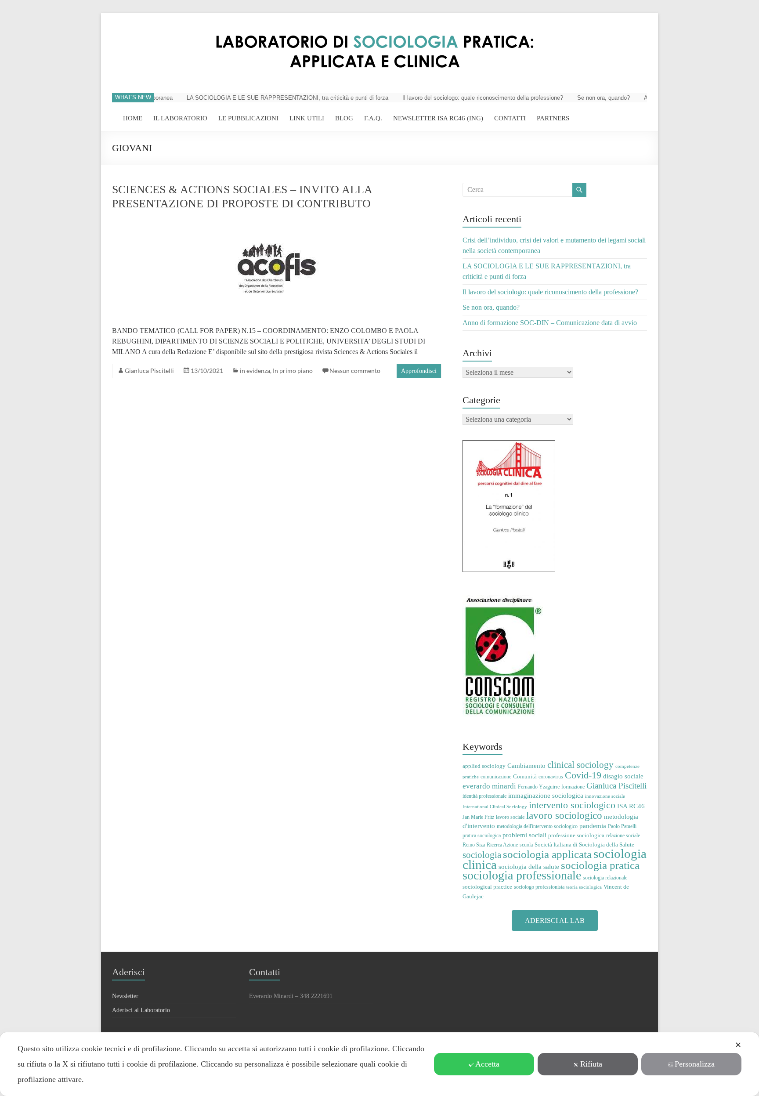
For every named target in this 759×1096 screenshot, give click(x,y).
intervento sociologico (572, 804)
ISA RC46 (631, 806)
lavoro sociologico (564, 815)
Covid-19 (583, 775)
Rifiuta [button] (591, 1064)
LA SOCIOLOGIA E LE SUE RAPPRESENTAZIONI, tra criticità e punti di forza (274, 97)
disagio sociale (623, 776)
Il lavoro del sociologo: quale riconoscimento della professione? (469, 97)
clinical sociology (580, 765)
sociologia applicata (547, 854)
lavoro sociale (510, 817)
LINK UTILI (306, 118)
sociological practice (487, 886)
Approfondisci (419, 371)
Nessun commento (354, 370)
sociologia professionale (522, 875)
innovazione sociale (605, 796)
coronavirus (551, 777)
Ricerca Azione (502, 845)
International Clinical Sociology (495, 806)
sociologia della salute (529, 866)
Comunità (525, 776)
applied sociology (484, 766)
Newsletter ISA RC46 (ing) (438, 118)
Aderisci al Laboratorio (141, 1010)
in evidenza (255, 370)
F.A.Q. (373, 118)
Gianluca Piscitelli (149, 370)
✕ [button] (738, 1045)
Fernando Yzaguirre (539, 787)
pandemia (592, 825)
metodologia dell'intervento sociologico (537, 826)
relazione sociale (623, 835)
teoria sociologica (584, 887)
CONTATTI (510, 118)
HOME (132, 118)
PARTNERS (553, 118)
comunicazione (496, 777)
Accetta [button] (487, 1064)
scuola (526, 845)
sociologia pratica (600, 865)
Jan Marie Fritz (478, 817)
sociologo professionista (539, 887)
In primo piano (293, 370)
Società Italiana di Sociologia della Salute (584, 844)
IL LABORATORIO (180, 118)
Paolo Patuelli (622, 826)
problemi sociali (524, 835)
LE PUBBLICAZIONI (248, 118)
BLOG (344, 118)
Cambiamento (526, 765)
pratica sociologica (482, 835)
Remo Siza (474, 845)
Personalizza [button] (695, 1064)
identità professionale (484, 796)
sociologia (482, 855)
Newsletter (125, 996)
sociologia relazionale (605, 878)
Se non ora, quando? (590, 97)
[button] (555, 920)
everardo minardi (489, 786)
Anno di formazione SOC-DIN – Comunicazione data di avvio (550, 322)
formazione (573, 787)
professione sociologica (576, 835)
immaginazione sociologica (545, 795)
